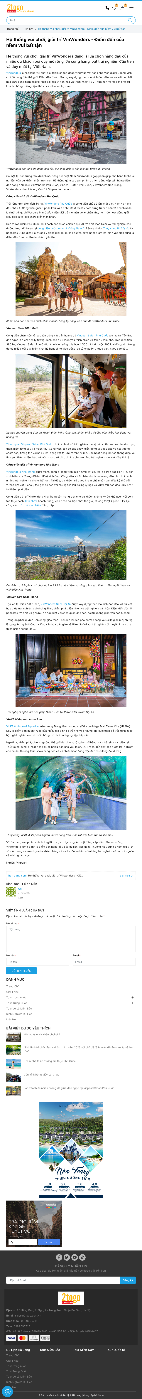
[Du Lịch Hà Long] (71, 1150)
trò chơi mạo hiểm (30, 505)
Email (77, 955)
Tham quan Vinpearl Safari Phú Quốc (29, 444)
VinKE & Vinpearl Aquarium (22, 726)
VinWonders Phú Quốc (58, 203)
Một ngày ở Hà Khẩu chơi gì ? (42, 1034)
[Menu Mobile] (132, 8)
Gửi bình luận (21, 970)
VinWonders (13, 72)
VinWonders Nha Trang (20, 471)
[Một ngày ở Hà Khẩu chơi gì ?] (13, 1037)
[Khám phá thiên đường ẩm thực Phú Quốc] (13, 1064)
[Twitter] (67, 1257)
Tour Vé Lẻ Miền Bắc (19, 1008)
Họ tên (11, 955)
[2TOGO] (20, 7)
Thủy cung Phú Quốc (116, 228)
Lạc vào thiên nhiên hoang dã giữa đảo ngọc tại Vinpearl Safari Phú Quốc (69, 1088)
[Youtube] (74, 1257)
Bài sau (125, 875)
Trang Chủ (12, 986)
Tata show (31, 501)
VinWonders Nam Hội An (56, 604)
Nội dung (12, 923)
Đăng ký (128, 1280)
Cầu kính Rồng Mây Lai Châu (41, 1074)
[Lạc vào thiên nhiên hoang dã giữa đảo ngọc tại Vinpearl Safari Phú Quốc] (13, 1091)
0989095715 (29, 1320)
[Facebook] (59, 1257)
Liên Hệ (11, 1019)
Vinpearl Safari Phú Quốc (92, 335)
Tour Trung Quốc (16, 1002)
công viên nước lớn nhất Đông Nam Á (61, 228)
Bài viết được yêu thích (28, 1028)
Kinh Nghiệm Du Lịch (19, 1013)
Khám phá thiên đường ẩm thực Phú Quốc (50, 1061)
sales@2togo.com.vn (28, 1315)
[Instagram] (82, 1257)
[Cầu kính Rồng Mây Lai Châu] (13, 1077)
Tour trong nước (16, 997)
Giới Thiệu (12, 991)
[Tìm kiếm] (130, 20)
